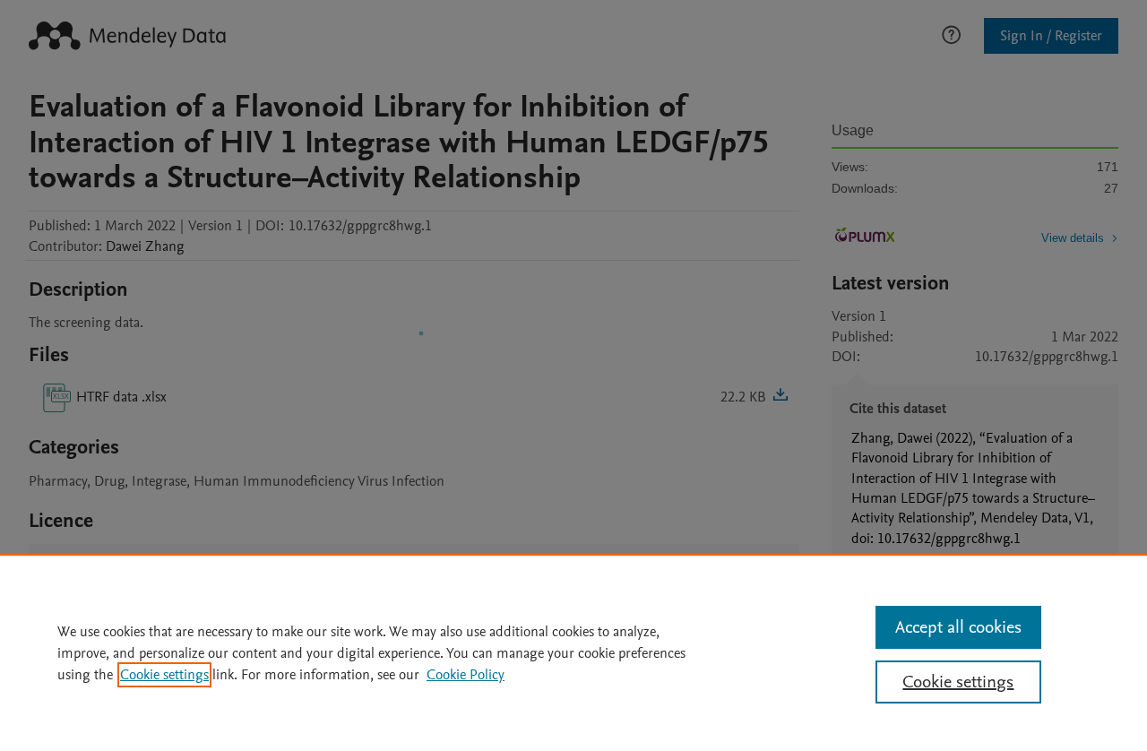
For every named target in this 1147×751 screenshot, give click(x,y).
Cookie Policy (466, 675)
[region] (573, 652)
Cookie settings (164, 675)
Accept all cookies (958, 627)
